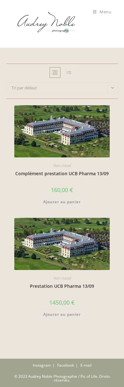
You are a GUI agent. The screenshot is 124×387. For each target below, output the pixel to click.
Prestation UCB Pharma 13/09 (62, 286)
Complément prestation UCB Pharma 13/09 (62, 173)
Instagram (42, 365)
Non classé (62, 165)
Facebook (65, 365)
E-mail (86, 365)
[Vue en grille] (55, 72)
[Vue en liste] (69, 72)
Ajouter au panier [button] (62, 201)
